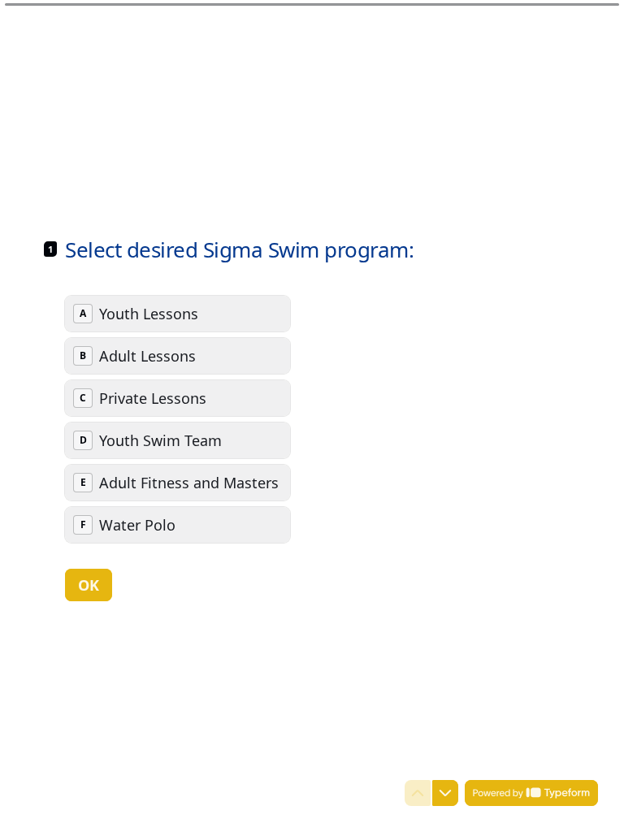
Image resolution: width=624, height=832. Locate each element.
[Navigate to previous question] (418, 793)
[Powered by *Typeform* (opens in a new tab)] (531, 793)
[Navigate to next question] (445, 793)
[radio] (177, 314)
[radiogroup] (177, 419)
